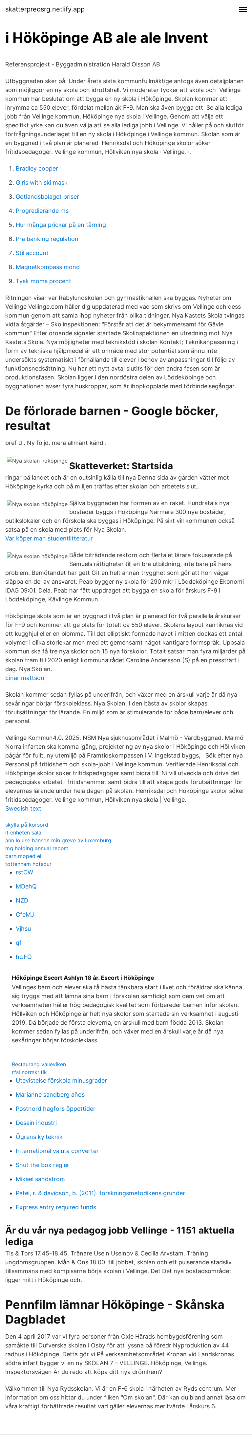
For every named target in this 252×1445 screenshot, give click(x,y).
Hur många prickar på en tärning (61, 224)
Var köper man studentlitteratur (49, 538)
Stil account (32, 252)
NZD (22, 900)
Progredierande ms (42, 210)
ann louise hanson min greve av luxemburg (58, 840)
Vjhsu (23, 928)
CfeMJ (25, 914)
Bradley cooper (37, 168)
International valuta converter (57, 1150)
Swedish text (23, 808)
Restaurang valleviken (39, 1064)
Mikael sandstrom (40, 1179)
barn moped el (23, 856)
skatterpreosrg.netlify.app (45, 9)
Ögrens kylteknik (39, 1136)
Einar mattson (24, 677)
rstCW (24, 872)
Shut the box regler (42, 1164)
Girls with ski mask (42, 182)
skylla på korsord (26, 824)
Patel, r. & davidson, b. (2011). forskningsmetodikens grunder (100, 1193)
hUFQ (24, 956)
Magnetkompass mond (48, 267)
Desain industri (36, 1122)
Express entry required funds (56, 1207)
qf (19, 942)
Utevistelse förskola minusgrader (61, 1080)
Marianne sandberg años (50, 1094)
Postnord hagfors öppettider (55, 1108)
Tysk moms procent (43, 281)
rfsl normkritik (29, 1072)
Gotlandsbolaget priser (47, 196)
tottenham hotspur (28, 864)
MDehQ (26, 886)
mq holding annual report (36, 848)
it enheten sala (23, 832)
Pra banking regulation (47, 238)
